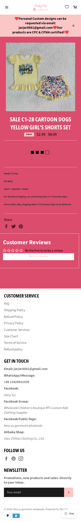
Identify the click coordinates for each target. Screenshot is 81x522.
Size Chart (11, 336)
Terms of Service (15, 342)
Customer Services (16, 330)
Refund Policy (13, 316)
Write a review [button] (38, 256)
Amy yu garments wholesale (28, 509)
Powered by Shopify (56, 509)
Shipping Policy (14, 310)
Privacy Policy (13, 323)
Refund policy (13, 349)
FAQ (6, 303)
